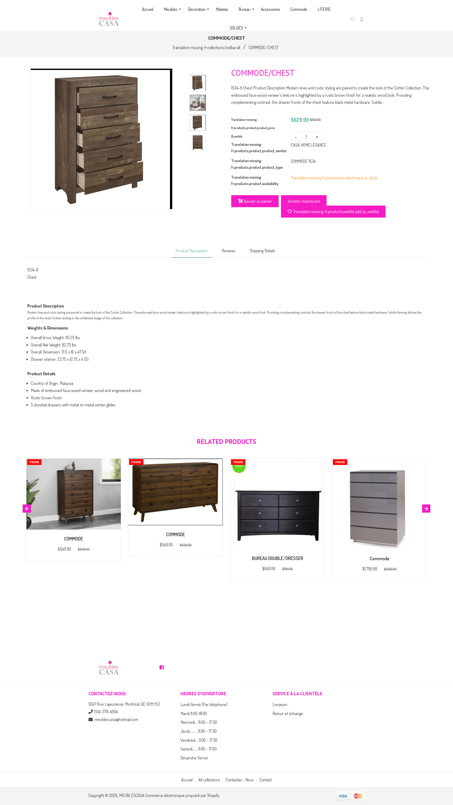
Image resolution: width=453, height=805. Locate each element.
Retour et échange (288, 713)
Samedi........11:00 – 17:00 (198, 748)
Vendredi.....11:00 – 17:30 (198, 740)
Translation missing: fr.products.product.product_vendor (259, 147)
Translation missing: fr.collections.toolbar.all (206, 47)
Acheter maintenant (304, 201)
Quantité (236, 136)
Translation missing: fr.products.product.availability (254, 180)
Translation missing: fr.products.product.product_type (257, 163)
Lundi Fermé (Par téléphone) (203, 704)
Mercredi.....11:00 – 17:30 (198, 722)
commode (379, 558)
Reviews (228, 250)
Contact (266, 779)
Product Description (192, 250)
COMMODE (73, 538)
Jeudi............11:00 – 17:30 (198, 731)
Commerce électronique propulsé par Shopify (182, 795)
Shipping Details (262, 250)
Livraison (280, 704)
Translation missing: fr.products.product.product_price (253, 124)
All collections (209, 779)
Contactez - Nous (240, 779)
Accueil (187, 779)
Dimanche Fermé (194, 757)
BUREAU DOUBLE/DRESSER (277, 558)
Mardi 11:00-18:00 (193, 713)
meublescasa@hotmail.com (116, 719)
